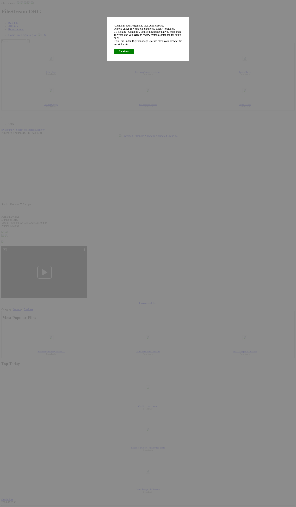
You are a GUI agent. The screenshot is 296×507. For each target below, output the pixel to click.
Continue (123, 51)
